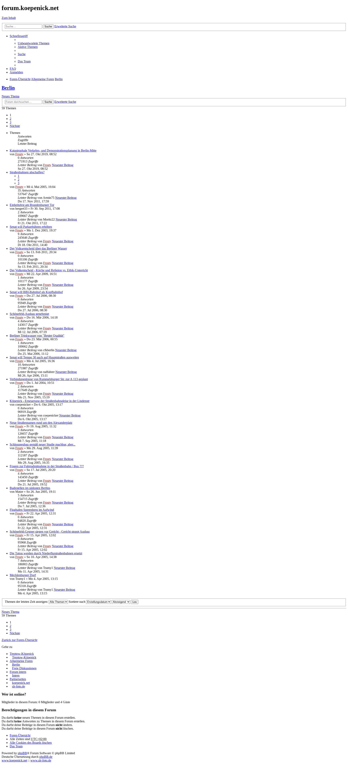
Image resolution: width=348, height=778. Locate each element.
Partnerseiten (18, 679)
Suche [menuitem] (22, 54)
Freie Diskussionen (24, 668)
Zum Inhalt (9, 18)
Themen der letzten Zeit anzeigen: (27, 601)
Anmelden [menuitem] (16, 72)
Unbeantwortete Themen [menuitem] (33, 43)
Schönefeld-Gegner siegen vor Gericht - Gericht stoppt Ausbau (50, 531)
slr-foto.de (18, 686)
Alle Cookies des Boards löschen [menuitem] (31, 742)
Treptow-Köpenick (22, 653)
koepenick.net (21, 682)
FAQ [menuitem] (13, 68)
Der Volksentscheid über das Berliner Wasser (38, 248)
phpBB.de (45, 756)
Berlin (8, 87)
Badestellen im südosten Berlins (30, 488)
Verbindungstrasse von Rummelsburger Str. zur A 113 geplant (49, 379)
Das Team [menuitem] (24, 61)
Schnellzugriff (19, 36)
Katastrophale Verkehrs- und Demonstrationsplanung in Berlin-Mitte (53, 150)
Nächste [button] (15, 126)
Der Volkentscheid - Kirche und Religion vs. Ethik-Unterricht (49, 270)
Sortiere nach (77, 601)
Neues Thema (10, 96)
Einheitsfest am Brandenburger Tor (32, 205)
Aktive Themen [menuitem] (28, 47)
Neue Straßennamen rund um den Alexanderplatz (41, 422)
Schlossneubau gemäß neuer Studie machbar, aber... (42, 444)
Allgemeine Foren (21, 661)
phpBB (22, 753)
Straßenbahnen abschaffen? (27, 172)
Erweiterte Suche (65, 26)
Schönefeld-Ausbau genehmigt (29, 314)
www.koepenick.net (14, 760)
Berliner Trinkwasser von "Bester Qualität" (37, 335)
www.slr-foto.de (40, 760)
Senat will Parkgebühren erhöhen (31, 226)
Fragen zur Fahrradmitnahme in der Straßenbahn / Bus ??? (47, 466)
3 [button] (10, 122)
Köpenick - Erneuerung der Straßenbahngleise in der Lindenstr (49, 401)
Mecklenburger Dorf (23, 575)
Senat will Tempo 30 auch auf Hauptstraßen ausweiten (44, 357)
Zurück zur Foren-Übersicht (19, 640)
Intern (16, 675)
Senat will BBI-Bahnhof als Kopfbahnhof (36, 292)
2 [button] (10, 118)
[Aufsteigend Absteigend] (121, 601)
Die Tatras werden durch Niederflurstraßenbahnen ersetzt (46, 553)
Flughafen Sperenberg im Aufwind (32, 509)
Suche (48, 26)
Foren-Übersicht (20, 735)
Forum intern (18, 672)
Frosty (19, 154)
